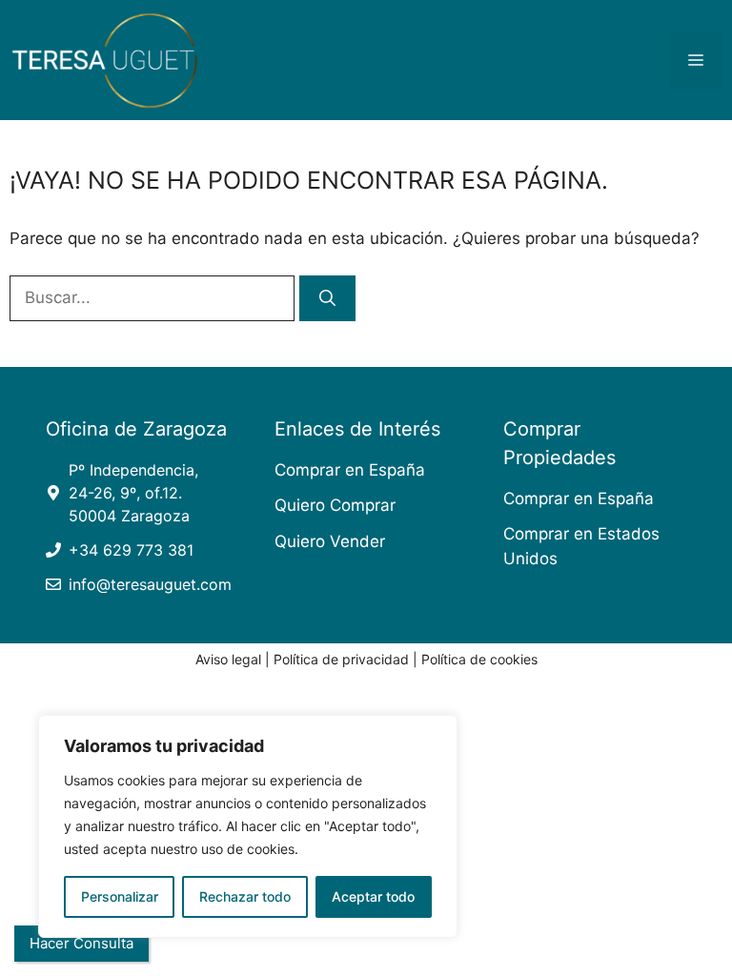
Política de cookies (479, 659)
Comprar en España (349, 469)
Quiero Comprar (335, 505)
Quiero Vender (329, 541)
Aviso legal (228, 659)
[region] (248, 826)
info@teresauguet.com (150, 584)
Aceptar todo (373, 896)
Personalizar (119, 896)
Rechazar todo (245, 896)
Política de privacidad (341, 659)
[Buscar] (327, 298)
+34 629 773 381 (131, 549)
